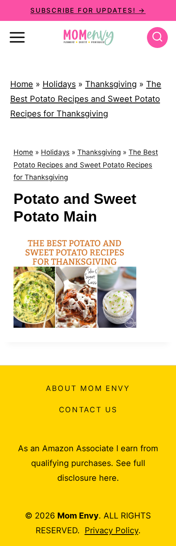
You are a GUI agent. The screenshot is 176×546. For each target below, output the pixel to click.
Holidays (59, 84)
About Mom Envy (88, 388)
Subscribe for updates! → (88, 10)
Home (21, 84)
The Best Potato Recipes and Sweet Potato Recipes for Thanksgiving (85, 99)
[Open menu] (17, 37)
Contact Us (88, 409)
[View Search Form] (157, 37)
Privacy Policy (111, 530)
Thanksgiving (111, 84)
